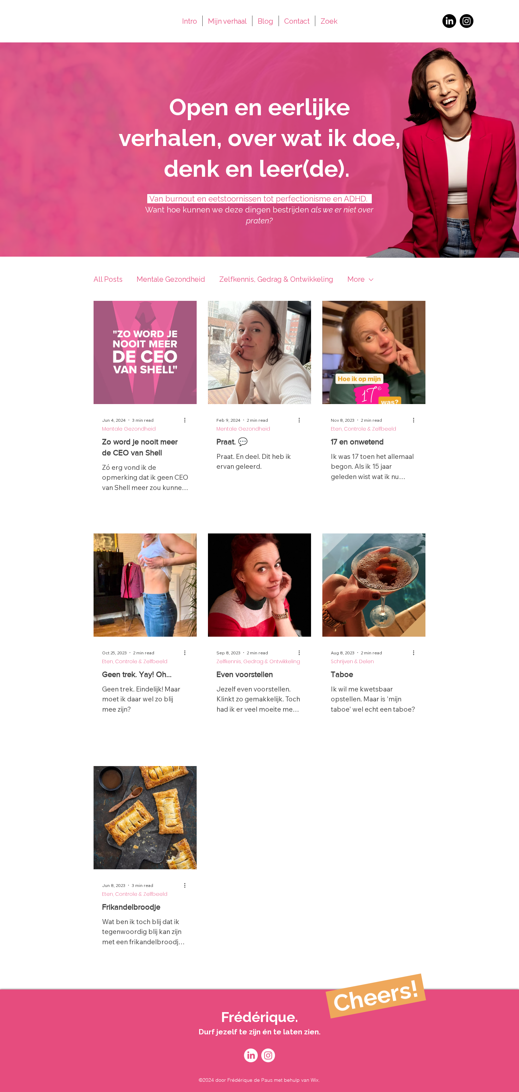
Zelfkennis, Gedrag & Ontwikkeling (276, 279)
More (356, 279)
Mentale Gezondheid (171, 279)
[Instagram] (466, 21)
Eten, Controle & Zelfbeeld (363, 429)
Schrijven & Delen (352, 662)
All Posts (108, 279)
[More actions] (187, 420)
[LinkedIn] (449, 21)
